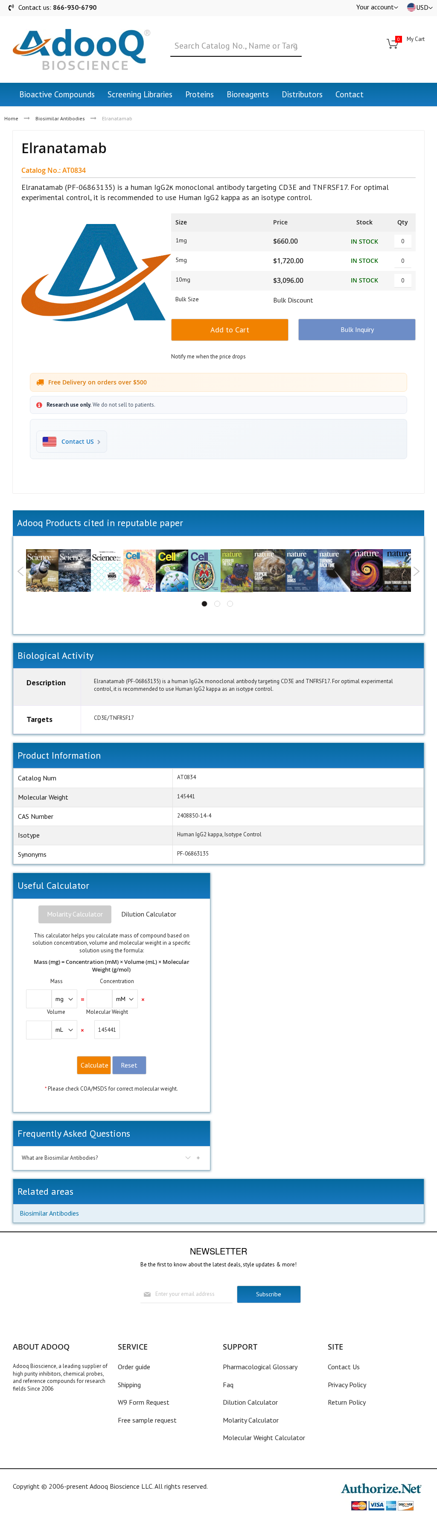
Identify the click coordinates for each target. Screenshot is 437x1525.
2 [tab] (217, 604)
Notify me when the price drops (208, 356)
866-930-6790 (74, 7)
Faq (228, 1384)
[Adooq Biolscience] (81, 49)
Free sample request (147, 1420)
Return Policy (347, 1402)
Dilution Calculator (148, 914)
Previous (20, 571)
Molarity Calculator (75, 914)
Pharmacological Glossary (260, 1366)
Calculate (94, 1065)
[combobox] (236, 46)
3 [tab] (230, 604)
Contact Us (344, 1366)
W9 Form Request (143, 1402)
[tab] (74, 914)
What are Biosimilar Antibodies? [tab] (60, 1157)
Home (11, 118)
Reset (129, 1065)
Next (416, 571)
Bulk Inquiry (357, 329)
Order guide (134, 1366)
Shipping (129, 1384)
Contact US (77, 441)
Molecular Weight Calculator (264, 1437)
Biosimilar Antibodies (60, 118)
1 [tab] (204, 604)
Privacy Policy (347, 1384)
